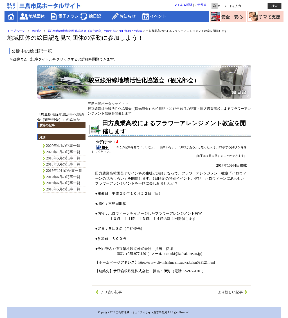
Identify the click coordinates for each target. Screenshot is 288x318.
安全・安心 (232, 17)
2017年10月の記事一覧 (64, 170)
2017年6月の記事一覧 (63, 177)
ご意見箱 (201, 5)
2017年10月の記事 (131, 31)
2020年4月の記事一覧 (63, 146)
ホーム (11, 16)
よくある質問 (183, 5)
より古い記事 (111, 292)
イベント (158, 16)
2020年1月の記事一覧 (63, 152)
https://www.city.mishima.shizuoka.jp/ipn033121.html (176, 262)
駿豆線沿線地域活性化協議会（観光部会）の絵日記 (82, 31)
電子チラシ (68, 16)
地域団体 (37, 16)
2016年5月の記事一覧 (63, 189)
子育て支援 (269, 17)
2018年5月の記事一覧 (63, 158)
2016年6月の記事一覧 (63, 183)
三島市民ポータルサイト (106, 104)
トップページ (16, 31)
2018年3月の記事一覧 (63, 164)
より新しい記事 (230, 292)
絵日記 (95, 16)
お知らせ (127, 16)
